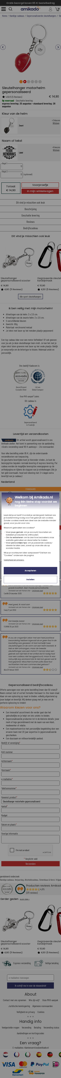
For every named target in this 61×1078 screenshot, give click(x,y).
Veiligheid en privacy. (14, 560)
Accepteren (30, 570)
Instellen (30, 579)
